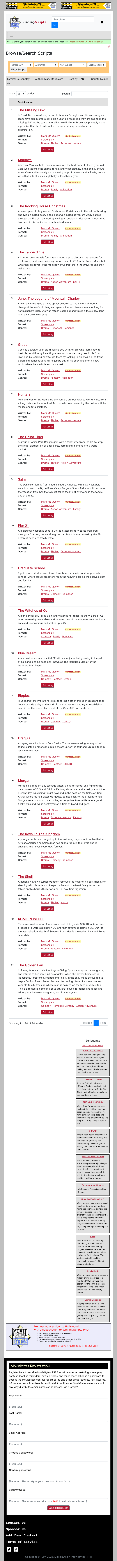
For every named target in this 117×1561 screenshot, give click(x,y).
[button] (102, 22)
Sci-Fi (76, 281)
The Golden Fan (30, 965)
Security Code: (17, 1489)
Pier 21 (23, 526)
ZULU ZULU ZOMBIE (93, 1079)
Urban (67, 678)
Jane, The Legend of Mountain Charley (49, 298)
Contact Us (16, 1523)
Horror (64, 902)
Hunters (24, 394)
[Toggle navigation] (11, 35)
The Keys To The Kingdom (39, 834)
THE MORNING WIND (93, 1102)
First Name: (15, 1395)
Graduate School (31, 568)
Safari (22, 479)
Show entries (21, 93)
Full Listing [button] (48, 149)
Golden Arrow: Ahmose (93, 1185)
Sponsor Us (16, 1529)
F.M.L (92, 1237)
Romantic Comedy (63, 1005)
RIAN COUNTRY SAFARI (93, 1156)
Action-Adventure (71, 143)
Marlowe (25, 160)
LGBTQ (66, 721)
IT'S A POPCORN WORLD (92, 1199)
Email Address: (17, 1432)
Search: (66, 93)
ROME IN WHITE (31, 919)
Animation (66, 189)
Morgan (24, 781)
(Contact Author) (73, 136)
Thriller (55, 143)
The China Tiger (30, 437)
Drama (45, 143)
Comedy (55, 593)
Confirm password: (20, 1470)
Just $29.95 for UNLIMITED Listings (86, 42)
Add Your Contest (22, 1535)
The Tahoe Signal (31, 252)
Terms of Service (22, 1542)
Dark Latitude (93, 1271)
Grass (22, 345)
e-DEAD (93, 1131)
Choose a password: (21, 1452)
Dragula (24, 738)
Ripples (24, 696)
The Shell (25, 877)
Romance (69, 327)
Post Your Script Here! (92, 1045)
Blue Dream (27, 653)
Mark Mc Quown (50, 135)
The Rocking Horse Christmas (41, 206)
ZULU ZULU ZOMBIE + (93, 1051)
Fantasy (55, 377)
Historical (56, 327)
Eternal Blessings (93, 1300)
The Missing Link (31, 110)
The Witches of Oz (33, 610)
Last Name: (15, 1412)
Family (54, 189)
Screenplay (47, 139)
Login (108, 46)
